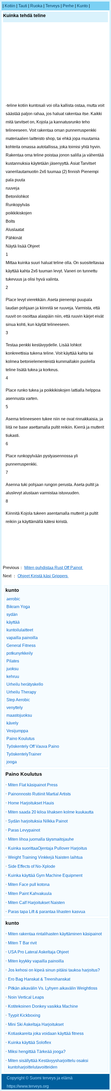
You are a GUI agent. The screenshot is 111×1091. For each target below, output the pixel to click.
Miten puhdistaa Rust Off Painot (53, 567)
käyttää (13, 622)
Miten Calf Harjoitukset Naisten (36, 902)
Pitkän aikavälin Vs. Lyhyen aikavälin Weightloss (52, 988)
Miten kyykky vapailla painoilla (36, 961)
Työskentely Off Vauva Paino (32, 746)
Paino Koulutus (20, 738)
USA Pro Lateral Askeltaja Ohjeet (38, 952)
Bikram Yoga (18, 606)
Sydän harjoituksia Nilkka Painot (38, 821)
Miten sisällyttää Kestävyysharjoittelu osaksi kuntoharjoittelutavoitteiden (48, 1063)
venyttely (14, 707)
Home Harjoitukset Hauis (31, 803)
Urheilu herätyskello (24, 684)
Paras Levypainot (24, 830)
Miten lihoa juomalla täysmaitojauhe (41, 839)
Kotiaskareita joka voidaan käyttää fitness (46, 1033)
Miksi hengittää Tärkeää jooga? (37, 1051)
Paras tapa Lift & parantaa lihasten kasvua (46, 911)
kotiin (10, 6)
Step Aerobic (18, 700)
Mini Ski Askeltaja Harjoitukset (36, 1024)
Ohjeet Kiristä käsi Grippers (43, 576)
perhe (68, 6)
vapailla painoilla (22, 638)
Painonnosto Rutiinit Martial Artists (39, 794)
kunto (82, 6)
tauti (22, 6)
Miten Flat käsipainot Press (33, 785)
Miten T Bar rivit (22, 943)
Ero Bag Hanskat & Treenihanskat (39, 979)
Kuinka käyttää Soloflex (29, 1042)
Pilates (12, 661)
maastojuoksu (19, 715)
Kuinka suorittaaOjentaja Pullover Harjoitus (47, 848)
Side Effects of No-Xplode (31, 866)
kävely (12, 723)
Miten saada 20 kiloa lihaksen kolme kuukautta (50, 812)
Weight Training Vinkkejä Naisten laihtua (45, 857)
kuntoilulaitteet (19, 630)
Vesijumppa (17, 731)
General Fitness (21, 645)
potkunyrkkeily (19, 653)
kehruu (12, 676)
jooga (11, 762)
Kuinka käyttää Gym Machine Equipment (45, 875)
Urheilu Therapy (21, 692)
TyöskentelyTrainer (23, 754)
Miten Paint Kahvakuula (30, 893)
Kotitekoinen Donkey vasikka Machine (43, 1006)
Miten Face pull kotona (29, 884)
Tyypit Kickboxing (24, 1015)
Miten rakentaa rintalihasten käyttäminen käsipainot (55, 934)
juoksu (12, 669)
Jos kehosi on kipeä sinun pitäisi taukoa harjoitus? (54, 970)
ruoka (36, 6)
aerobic (13, 599)
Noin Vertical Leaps (26, 997)
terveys (52, 6)
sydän (12, 614)
